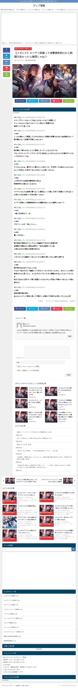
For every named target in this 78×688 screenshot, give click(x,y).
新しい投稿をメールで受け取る (28, 370)
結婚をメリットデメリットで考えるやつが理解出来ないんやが (34, 432)
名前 (17, 362)
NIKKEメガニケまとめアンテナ (14, 662)
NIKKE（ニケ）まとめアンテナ (14, 659)
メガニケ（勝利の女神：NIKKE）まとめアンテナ (20, 667)
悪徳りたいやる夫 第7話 (24, 444)
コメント (20, 357)
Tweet (6, 57)
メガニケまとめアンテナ (11, 669)
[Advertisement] (39, 28)
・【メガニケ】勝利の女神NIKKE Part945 (59, 301)
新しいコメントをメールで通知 (28, 366)
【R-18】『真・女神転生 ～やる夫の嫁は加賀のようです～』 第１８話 (37, 450)
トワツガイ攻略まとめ (60, 9)
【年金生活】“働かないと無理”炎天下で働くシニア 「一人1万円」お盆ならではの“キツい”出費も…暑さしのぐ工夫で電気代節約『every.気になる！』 (43, 466)
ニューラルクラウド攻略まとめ (13, 618)
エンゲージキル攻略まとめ (34, 9)
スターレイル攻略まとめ (47, 9)
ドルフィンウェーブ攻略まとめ (13, 609)
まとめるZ (6, 664)
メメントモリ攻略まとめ (11, 627)
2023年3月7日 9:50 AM (29, 326)
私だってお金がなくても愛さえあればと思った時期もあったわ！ (35, 438)
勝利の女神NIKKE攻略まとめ (7, 9)
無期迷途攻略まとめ (10, 640)
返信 (70, 336)
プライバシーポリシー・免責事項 (11, 685)
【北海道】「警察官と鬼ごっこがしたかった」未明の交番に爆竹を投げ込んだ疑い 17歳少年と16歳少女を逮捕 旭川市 (44, 458)
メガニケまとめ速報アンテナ (13, 672)
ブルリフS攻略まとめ (21, 9)
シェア (6, 51)
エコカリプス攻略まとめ (11, 595)
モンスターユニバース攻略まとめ (14, 631)
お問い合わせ (25, 685)
